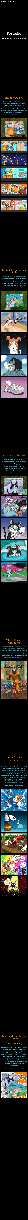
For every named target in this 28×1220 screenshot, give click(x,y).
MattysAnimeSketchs (8, 1)
